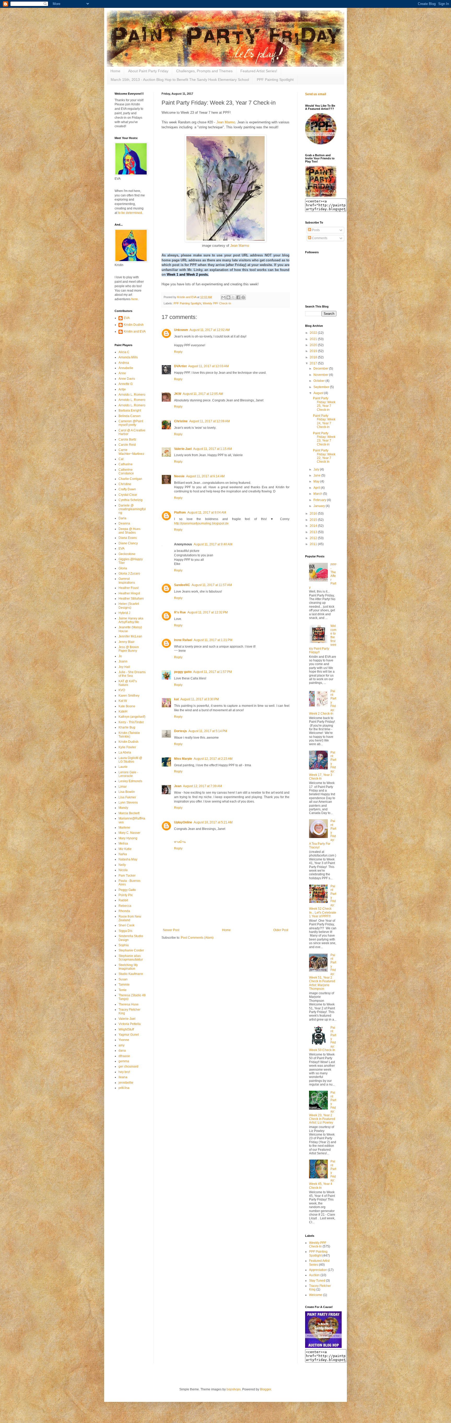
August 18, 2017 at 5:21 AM (213, 822)
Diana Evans (127, 538)
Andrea (123, 363)
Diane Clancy (128, 543)
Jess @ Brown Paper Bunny (128, 649)
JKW (177, 394)
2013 (314, 532)
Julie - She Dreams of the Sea (132, 674)
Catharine (125, 464)
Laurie (123, 767)
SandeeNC (182, 585)
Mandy (123, 808)
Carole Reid (127, 445)
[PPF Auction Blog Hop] (323, 1347)
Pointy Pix (125, 895)
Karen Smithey (128, 695)
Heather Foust (128, 588)
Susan (123, 979)
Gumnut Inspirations (126, 580)
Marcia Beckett (128, 813)
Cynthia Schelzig (130, 500)
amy (121, 1045)
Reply (178, 352)
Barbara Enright (129, 410)
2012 (314, 538)
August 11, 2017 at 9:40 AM (213, 544)
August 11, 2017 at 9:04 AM (206, 512)
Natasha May (127, 859)
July (316, 469)
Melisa (123, 843)
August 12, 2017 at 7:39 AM (202, 786)
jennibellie (125, 1082)
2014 (314, 526)
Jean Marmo (225, 122)
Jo (120, 656)
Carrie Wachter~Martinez (131, 451)
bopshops (234, 1389)
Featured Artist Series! (258, 71)
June (317, 475)
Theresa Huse (128, 1004)
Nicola (123, 870)
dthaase (124, 1056)
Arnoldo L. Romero (131, 394)
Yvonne (123, 1040)
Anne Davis (126, 379)
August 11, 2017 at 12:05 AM (203, 394)
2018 (314, 357)
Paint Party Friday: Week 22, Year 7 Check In (324, 456)
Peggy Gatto (127, 890)
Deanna (124, 523)
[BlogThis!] (228, 297)
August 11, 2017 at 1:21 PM (213, 640)
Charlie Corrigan (130, 479)
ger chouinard (128, 1066)
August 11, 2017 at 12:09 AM (209, 421)
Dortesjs (180, 731)
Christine (181, 421)
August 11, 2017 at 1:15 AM (212, 449)
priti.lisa (123, 1088)
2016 (314, 513)
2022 (314, 333)
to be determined (130, 213)
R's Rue (180, 612)
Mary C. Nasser (129, 833)
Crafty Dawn (127, 489)
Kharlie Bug (126, 727)
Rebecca (124, 906)
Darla (122, 518)
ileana (122, 1077)
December (321, 368)
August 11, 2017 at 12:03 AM (208, 366)
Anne (122, 373)
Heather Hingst (129, 593)
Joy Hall (124, 667)
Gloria (122, 568)
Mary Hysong (127, 838)
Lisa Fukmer (127, 797)
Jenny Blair (126, 642)
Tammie (124, 984)
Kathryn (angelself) (131, 717)
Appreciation (318, 1270)
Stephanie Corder (131, 950)
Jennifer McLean (130, 636)
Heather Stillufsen (131, 598)
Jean (177, 786)
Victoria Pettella (129, 1024)
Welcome (315, 1295)
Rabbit (123, 900)
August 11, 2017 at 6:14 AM (205, 476)
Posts (315, 230)
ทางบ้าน (180, 842)
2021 (314, 339)
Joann (122, 661)
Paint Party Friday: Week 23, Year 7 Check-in (324, 438)
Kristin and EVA (135, 331)
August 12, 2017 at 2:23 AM (213, 759)
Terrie (122, 990)
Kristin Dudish (134, 325)
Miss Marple (183, 759)
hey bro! (124, 1072)
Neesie (179, 476)
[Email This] (223, 297)
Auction (314, 1275)
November (321, 375)
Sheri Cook (126, 925)
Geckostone (126, 554)
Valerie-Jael (183, 449)
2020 (314, 345)
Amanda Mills (128, 357)
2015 (314, 520)
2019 (314, 351)
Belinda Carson (129, 416)
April (317, 488)
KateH (122, 711)
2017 (314, 363)
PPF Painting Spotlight (275, 79)
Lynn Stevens (128, 802)
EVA (127, 318)
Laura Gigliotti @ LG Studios (130, 759)
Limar (122, 786)
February (320, 500)
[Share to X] (233, 297)
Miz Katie (125, 849)
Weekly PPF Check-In (217, 303)
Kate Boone (126, 706)
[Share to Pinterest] (243, 297)
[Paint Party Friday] (320, 196)
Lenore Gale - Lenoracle (128, 774)
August (318, 393)
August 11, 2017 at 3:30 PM (199, 699)
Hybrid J (124, 613)
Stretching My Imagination (128, 966)
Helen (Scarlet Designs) (128, 605)
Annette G (125, 384)
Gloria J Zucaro (129, 573)
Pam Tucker (126, 875)
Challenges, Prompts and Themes (204, 71)
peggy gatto (183, 672)
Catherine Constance (126, 471)
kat (176, 699)
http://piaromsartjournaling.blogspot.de (201, 523)
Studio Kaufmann (130, 974)
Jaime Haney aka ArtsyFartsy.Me (130, 620)
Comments (319, 238)
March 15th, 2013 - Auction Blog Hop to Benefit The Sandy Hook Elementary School (180, 79)
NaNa (122, 854)
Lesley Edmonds (130, 781)
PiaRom (180, 512)
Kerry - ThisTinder (131, 722)
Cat (120, 459)
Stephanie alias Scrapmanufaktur (130, 957)
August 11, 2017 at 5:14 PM (207, 731)
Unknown (181, 330)
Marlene (124, 827)
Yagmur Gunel (128, 1034)
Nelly (122, 865)
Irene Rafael (183, 640)
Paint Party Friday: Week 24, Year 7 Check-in (324, 421)
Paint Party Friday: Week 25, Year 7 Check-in (324, 403)
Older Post (280, 930)
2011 (314, 544)
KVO (121, 690)
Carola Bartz (127, 439)
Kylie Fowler (127, 747)
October (319, 381)
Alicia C (123, 352)
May (316, 481)
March (318, 494)
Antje (122, 389)
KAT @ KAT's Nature (127, 683)
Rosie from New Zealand (129, 918)
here (134, 299)
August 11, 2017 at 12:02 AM (209, 330)
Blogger (265, 1389)
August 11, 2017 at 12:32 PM (207, 612)
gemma (123, 1061)
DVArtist (180, 366)
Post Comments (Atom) (197, 937)
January (319, 506)
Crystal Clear (127, 495)
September (321, 387)
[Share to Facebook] (238, 297)
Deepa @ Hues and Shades (129, 530)
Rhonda (124, 911)
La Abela (124, 752)
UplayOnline (183, 822)
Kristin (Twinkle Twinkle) (129, 734)
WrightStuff (126, 1029)
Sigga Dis (125, 931)
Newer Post (171, 930)
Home (115, 71)
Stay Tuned (317, 1280)
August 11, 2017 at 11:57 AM (212, 585)
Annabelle (125, 368)
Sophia (123, 945)
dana (122, 1050)
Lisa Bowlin (126, 792)
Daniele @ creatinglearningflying (132, 509)
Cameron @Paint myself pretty (130, 423)
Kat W (122, 701)
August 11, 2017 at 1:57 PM (212, 672)
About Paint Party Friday (148, 71)
